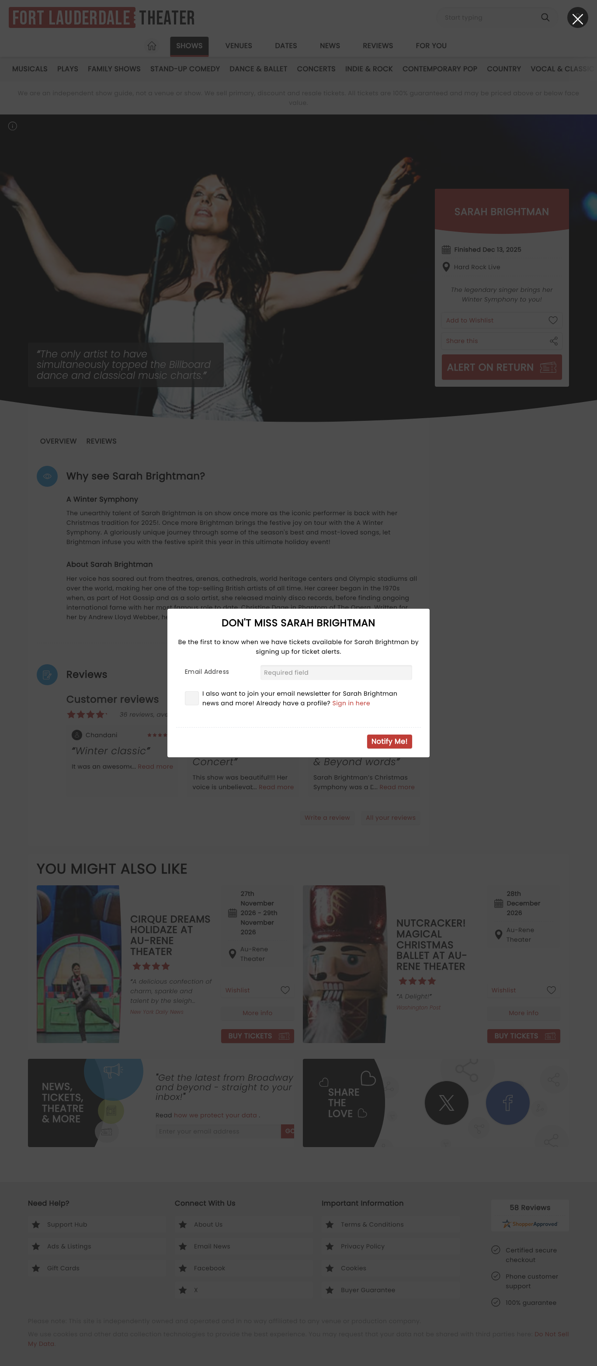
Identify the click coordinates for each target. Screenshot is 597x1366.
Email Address (207, 671)
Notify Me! (389, 741)
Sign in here (352, 703)
